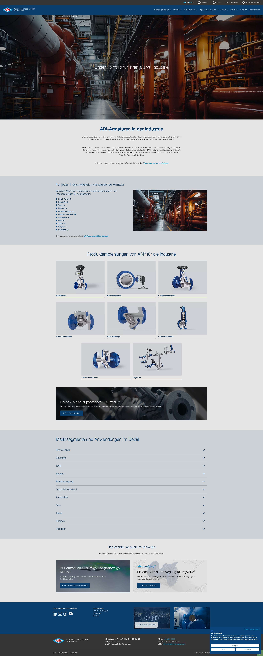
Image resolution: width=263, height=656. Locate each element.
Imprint (257, 629)
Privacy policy (249, 629)
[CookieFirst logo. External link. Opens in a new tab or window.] (212, 631)
